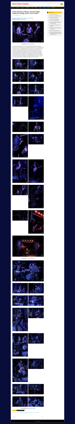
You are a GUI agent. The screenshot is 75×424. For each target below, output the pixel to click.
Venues (44, 7)
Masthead (22, 7)
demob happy (26, 412)
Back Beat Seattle (20, 4)
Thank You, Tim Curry (53, 14)
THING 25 (40, 7)
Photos (18, 410)
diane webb (30, 412)
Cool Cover (17, 7)
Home (13, 7)
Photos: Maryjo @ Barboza (54, 19)
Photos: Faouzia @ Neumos (54, 30)
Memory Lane (27, 7)
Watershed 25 (53, 7)
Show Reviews (22, 410)
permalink (37, 412)
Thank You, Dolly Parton (54, 17)
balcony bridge (22, 412)
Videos (48, 7)
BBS (20, 15)
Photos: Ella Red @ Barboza (54, 20)
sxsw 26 (36, 7)
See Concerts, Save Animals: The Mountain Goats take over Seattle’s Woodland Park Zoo (56, 33)
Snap (32, 7)
